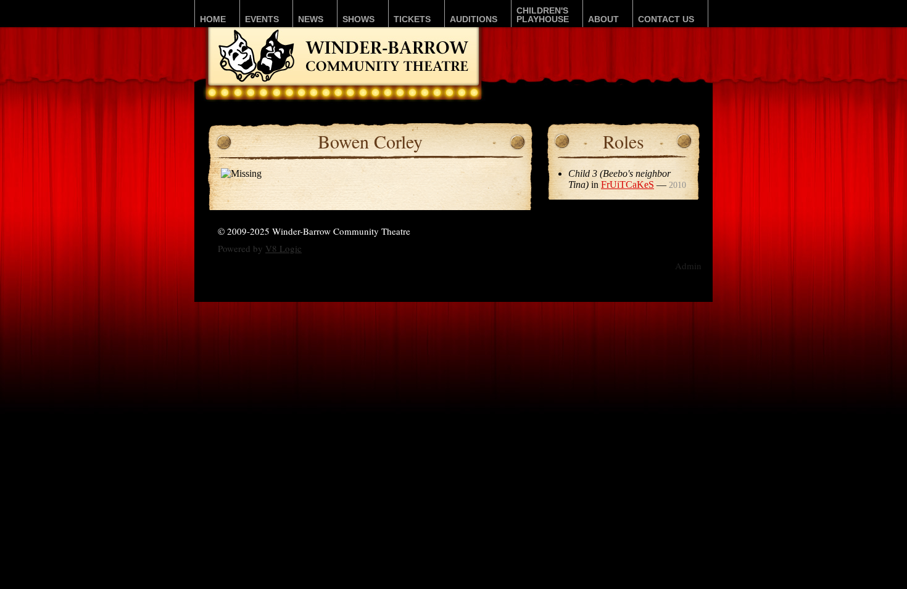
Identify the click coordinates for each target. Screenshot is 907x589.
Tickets (412, 19)
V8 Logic (283, 248)
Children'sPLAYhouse (542, 15)
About (603, 19)
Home (213, 19)
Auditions (473, 19)
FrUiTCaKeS (627, 184)
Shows (358, 19)
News (310, 19)
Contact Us (666, 19)
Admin (688, 265)
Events (262, 19)
